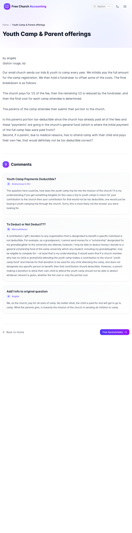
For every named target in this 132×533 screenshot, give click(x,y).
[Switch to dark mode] (117, 6)
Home (6, 24)
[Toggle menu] (125, 6)
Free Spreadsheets (113, 332)
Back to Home (15, 332)
